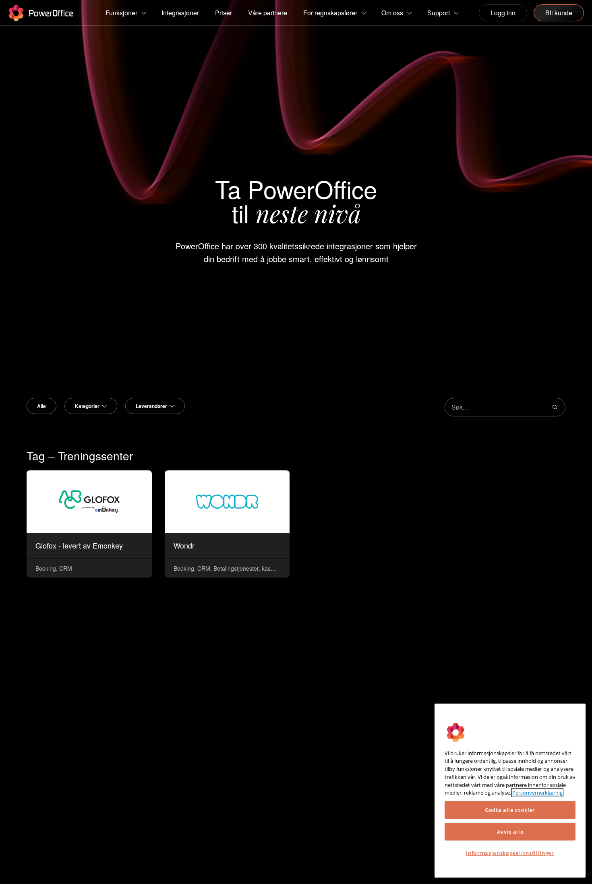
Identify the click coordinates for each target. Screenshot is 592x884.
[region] (510, 791)
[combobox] (90, 406)
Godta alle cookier (510, 810)
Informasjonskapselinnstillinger (510, 853)
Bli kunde (558, 12)
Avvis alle (510, 831)
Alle (41, 406)
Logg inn (503, 12)
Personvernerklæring (537, 792)
